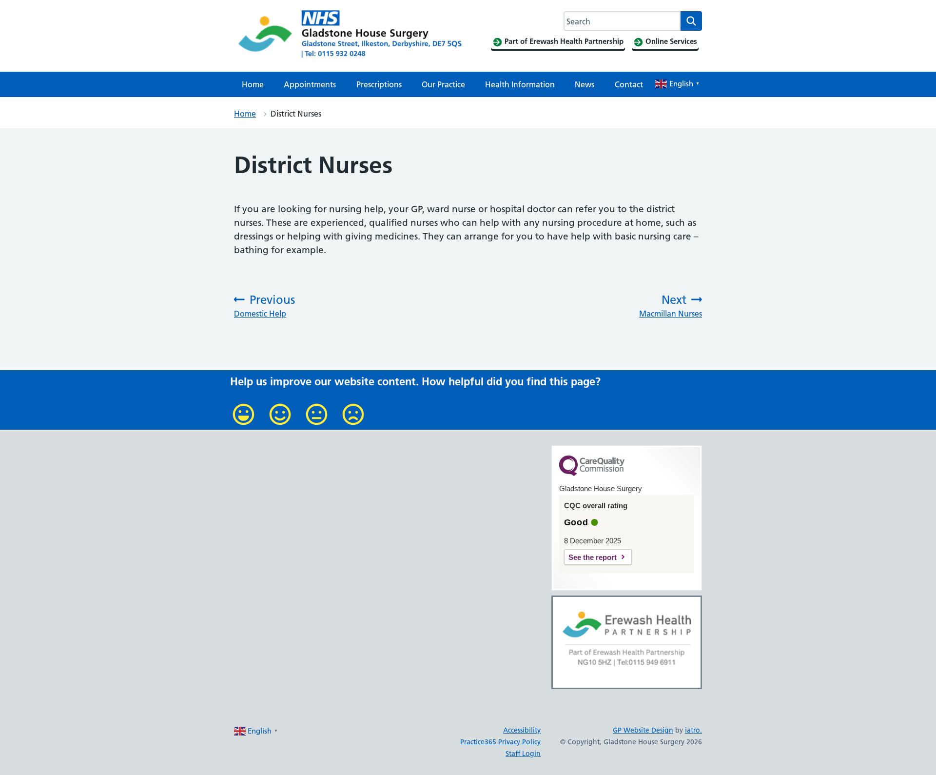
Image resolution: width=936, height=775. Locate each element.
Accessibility (522, 730)
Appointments (310, 84)
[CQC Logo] (591, 473)
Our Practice (443, 84)
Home (253, 84)
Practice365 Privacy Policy (500, 741)
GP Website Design (643, 730)
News (584, 84)
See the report (592, 557)
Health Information (520, 84)
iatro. (693, 730)
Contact (629, 84)
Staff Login (523, 753)
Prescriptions (379, 84)
